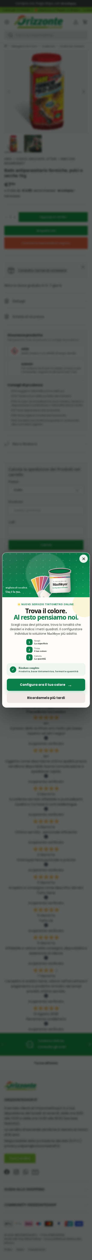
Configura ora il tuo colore (46, 684)
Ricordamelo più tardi (46, 698)
